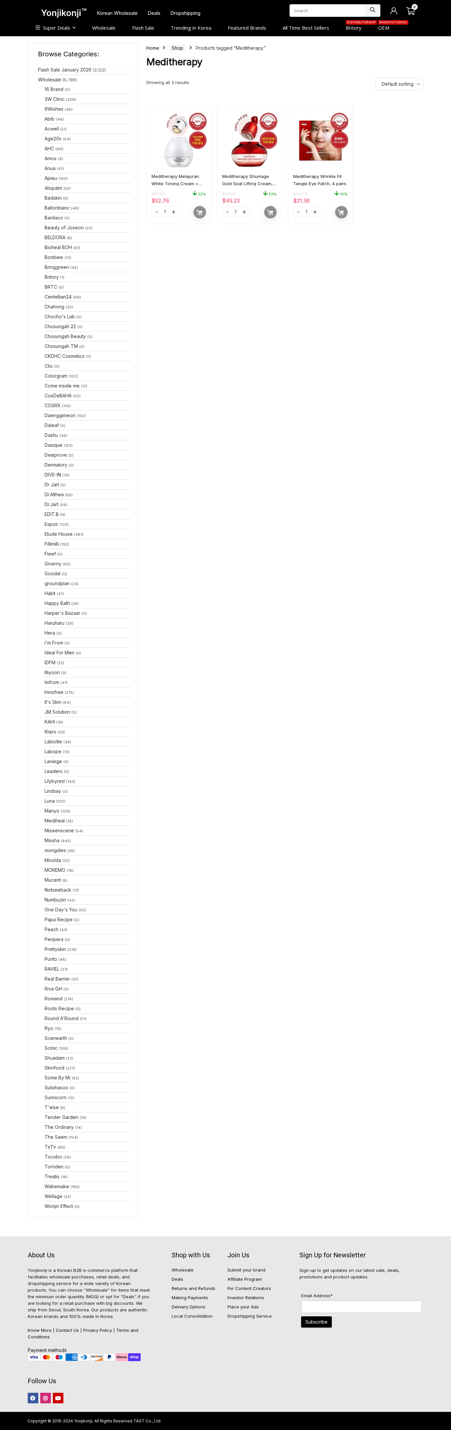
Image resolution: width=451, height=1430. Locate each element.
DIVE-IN (53, 474)
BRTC (51, 287)
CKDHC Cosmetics (65, 356)
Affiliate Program (244, 1279)
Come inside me (62, 385)
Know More (40, 1330)
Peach (51, 929)
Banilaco (54, 217)
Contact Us (67, 1330)
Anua (50, 168)
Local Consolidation (192, 1316)
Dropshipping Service (249, 1316)
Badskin (53, 198)
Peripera (54, 939)
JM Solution (57, 712)
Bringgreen (57, 267)
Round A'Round (62, 1018)
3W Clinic (55, 99)
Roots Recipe (59, 1008)
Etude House (59, 534)
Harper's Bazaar (62, 613)
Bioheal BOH (58, 247)
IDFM (50, 662)
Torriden (54, 1166)
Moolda (53, 860)
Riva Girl (53, 988)
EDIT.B (52, 514)
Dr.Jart (51, 504)
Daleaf (52, 425)
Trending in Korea (191, 27)
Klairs (50, 731)
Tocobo (53, 1156)
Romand (53, 998)
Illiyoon (52, 672)
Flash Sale (143, 27)
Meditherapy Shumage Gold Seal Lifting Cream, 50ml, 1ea (247, 183)
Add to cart (199, 212)
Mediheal (55, 820)
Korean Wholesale (117, 13)
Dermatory (56, 465)
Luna (50, 801)
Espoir (51, 524)
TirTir (50, 1147)
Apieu (51, 178)
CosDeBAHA (58, 395)
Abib (49, 119)
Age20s (53, 138)
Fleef (50, 554)
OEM (388, 27)
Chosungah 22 (60, 326)
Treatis (52, 1176)
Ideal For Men (59, 652)
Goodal (52, 573)
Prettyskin (55, 949)
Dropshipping (185, 13)
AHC (49, 148)
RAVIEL (52, 969)
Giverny (53, 563)
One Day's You (61, 909)
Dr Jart (52, 484)
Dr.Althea (54, 494)
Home (152, 48)
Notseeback (58, 890)
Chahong (54, 306)
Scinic (51, 1048)
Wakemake (57, 1186)
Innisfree (54, 692)
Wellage (53, 1196)
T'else (52, 1107)
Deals (154, 13)
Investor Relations (245, 1297)
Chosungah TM (61, 346)
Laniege (53, 761)
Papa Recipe (59, 919)
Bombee (54, 257)
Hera (50, 633)
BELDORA (55, 237)
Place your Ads (243, 1306)
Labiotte (53, 741)
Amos (50, 158)
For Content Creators (249, 1288)
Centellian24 (58, 297)
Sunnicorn (55, 1097)
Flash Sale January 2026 (64, 69)
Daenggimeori (60, 415)
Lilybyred (55, 781)
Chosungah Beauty (65, 336)
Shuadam (55, 1058)
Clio (49, 366)
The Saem (56, 1137)
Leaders (53, 771)
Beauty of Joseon (64, 227)
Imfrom (52, 682)
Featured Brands (247, 27)
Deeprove (56, 455)
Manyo (52, 811)
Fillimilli (52, 544)
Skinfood (54, 1068)
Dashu (51, 435)
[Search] (372, 10)
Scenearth (56, 1038)
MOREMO (55, 870)
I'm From (54, 642)
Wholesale (104, 27)
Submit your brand (246, 1270)
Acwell (52, 128)
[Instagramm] (45, 1398)
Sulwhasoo (56, 1087)
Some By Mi (57, 1077)
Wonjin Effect (59, 1206)
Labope (53, 751)
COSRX (53, 405)
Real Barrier (57, 979)
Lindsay (53, 791)
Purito (51, 959)
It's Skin (53, 702)
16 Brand (54, 89)
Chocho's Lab (60, 316)
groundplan (57, 583)
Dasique (53, 445)
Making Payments (190, 1297)
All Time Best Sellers (306, 27)
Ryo (49, 1028)
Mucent (53, 880)
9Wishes (54, 109)
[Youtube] (58, 1398)
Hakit (50, 593)
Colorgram (56, 376)
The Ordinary (59, 1127)
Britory (358, 27)
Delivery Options (188, 1306)
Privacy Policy (97, 1330)
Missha (52, 840)
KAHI (50, 722)
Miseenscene (59, 830)
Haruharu (54, 623)
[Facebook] (33, 1398)
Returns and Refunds (193, 1288)
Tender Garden (61, 1117)
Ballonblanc (57, 208)
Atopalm (53, 188)
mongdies (55, 850)
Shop (177, 48)
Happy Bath (57, 603)
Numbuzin (55, 899)
